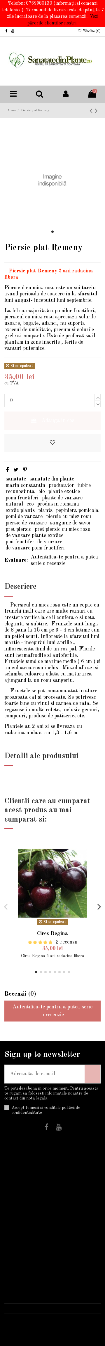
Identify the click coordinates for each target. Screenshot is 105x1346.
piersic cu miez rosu (68, 516)
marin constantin (25, 485)
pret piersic (18, 529)
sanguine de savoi (70, 523)
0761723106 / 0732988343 (44, 1308)
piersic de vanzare (26, 523)
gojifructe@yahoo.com (38, 1317)
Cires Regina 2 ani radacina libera (52, 956)
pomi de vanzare (24, 516)
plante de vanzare (62, 498)
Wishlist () (91, 31)
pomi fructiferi (22, 498)
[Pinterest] (25, 470)
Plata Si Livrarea (18, 1174)
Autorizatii (21, 1231)
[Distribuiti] (7, 470)
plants (45, 510)
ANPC (15, 1255)
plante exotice (64, 491)
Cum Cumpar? (24, 1185)
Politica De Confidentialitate (27, 1212)
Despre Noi (21, 1223)
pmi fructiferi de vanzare (34, 542)
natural (14, 504)
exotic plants (20, 510)
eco (30, 504)
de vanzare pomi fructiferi (35, 548)
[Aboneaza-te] (92, 1074)
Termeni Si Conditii (20, 1197)
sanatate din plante (51, 479)
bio (41, 491)
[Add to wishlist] (52, 443)
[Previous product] (92, 111)
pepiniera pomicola (77, 510)
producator (61, 485)
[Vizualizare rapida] (91, 861)
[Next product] (96, 111)
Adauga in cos (57, 420)
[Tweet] (15, 470)
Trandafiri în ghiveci (75, 1174)
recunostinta (20, 491)
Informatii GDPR (20, 1243)
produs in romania (58, 504)
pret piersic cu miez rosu (62, 529)
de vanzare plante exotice (34, 535)
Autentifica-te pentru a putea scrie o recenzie (64, 560)
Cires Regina (52, 933)
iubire (84, 485)
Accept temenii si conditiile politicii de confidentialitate (46, 1110)
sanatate (16, 479)
